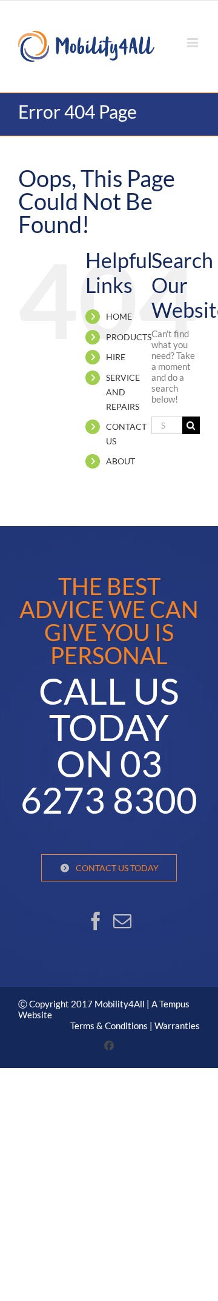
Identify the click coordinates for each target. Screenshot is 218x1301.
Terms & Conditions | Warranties (135, 1025)
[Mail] (122, 921)
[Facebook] (96, 921)
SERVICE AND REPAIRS (123, 392)
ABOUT (120, 461)
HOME (119, 316)
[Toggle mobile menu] (193, 42)
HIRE (115, 357)
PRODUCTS (128, 337)
